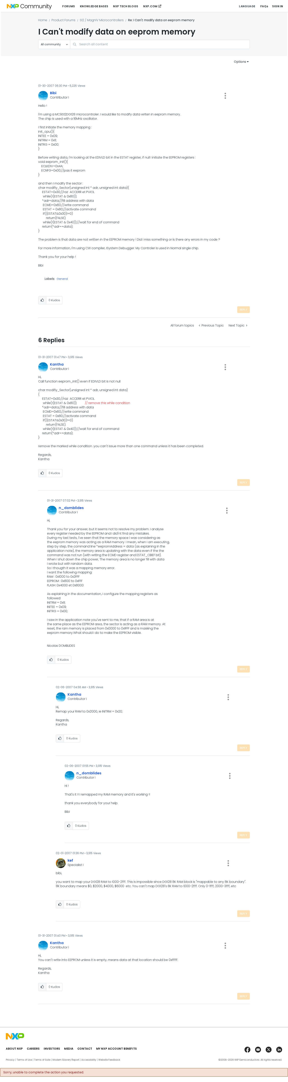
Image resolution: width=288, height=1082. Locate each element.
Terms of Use (24, 1060)
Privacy (10, 1060)
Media (68, 1049)
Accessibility (88, 1060)
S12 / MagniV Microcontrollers (102, 20)
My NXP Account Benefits (116, 1049)
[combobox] (160, 44)
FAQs (264, 6)
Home (42, 20)
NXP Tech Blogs (125, 6)
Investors (52, 1049)
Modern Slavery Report (66, 1060)
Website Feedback (109, 1060)
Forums (68, 6)
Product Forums (63, 20)
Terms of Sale (42, 1060)
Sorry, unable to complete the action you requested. (43, 1072)
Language (247, 6)
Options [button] (240, 61)
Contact (84, 1049)
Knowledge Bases (94, 6)
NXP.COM (150, 6)
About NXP (14, 1049)
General (62, 279)
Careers (33, 1049)
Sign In (277, 6)
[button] (225, 96)
